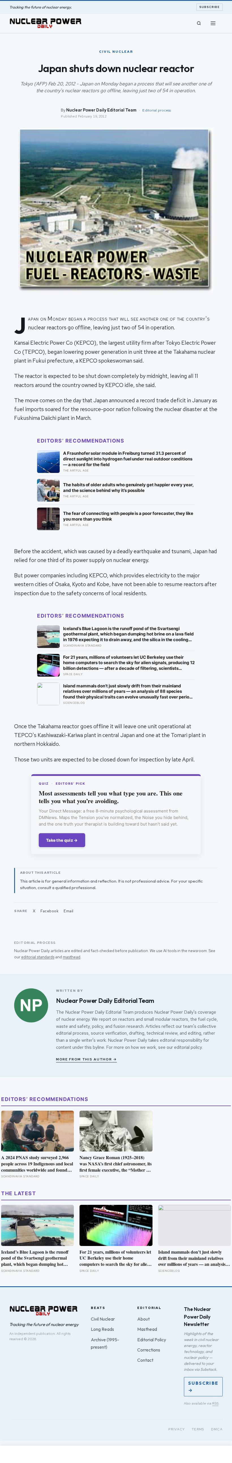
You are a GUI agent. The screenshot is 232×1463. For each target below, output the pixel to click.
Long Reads (102, 1329)
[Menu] (213, 23)
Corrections (148, 1350)
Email (69, 911)
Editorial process (156, 110)
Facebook (49, 911)
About (143, 1319)
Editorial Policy (151, 1339)
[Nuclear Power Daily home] (45, 23)
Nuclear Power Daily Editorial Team (101, 110)
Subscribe (209, 7)
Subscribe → (203, 1386)
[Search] (199, 23)
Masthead (147, 1329)
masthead (71, 956)
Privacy (176, 1429)
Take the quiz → (62, 840)
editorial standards (37, 956)
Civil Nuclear (103, 1319)
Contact (145, 1360)
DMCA (217, 1429)
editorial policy (188, 1047)
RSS (215, 1403)
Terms (198, 1429)
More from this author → (86, 1059)
